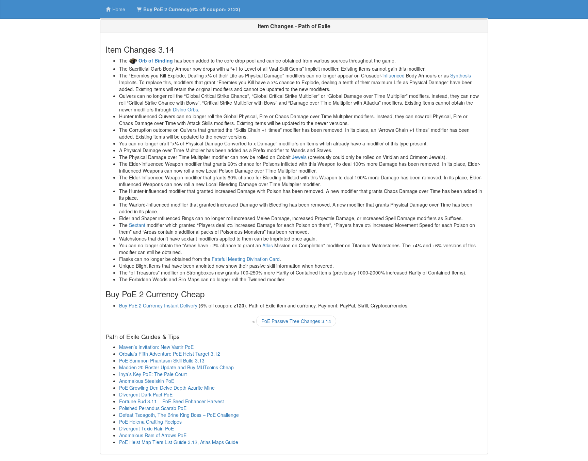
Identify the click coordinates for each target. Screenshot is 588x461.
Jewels (299, 157)
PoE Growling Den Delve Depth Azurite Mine (167, 387)
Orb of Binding (155, 60)
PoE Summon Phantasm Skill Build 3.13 (162, 360)
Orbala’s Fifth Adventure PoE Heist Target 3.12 (169, 353)
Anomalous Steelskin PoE (146, 380)
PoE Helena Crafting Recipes (150, 421)
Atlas (267, 245)
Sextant (137, 224)
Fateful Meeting (228, 258)
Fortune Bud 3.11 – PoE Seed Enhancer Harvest (171, 401)
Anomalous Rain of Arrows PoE (152, 435)
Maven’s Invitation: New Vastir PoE (156, 346)
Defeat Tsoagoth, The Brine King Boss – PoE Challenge (179, 414)
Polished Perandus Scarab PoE (152, 408)
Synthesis (460, 75)
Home (118, 9)
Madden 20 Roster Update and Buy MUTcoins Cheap (176, 367)
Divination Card (263, 258)
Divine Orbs (185, 109)
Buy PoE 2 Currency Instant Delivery (158, 305)
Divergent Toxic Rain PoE (146, 428)
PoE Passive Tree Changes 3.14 (296, 321)
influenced (393, 75)
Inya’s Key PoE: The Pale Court (153, 374)
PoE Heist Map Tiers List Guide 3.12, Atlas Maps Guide (178, 442)
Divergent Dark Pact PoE (146, 394)
